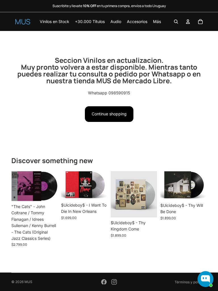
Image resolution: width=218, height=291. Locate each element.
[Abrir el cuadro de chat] (205, 279)
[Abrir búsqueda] (176, 21)
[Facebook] (103, 281)
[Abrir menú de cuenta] (188, 21)
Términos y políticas (191, 282)
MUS (28, 282)
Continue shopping (109, 113)
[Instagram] (114, 281)
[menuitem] (157, 21)
